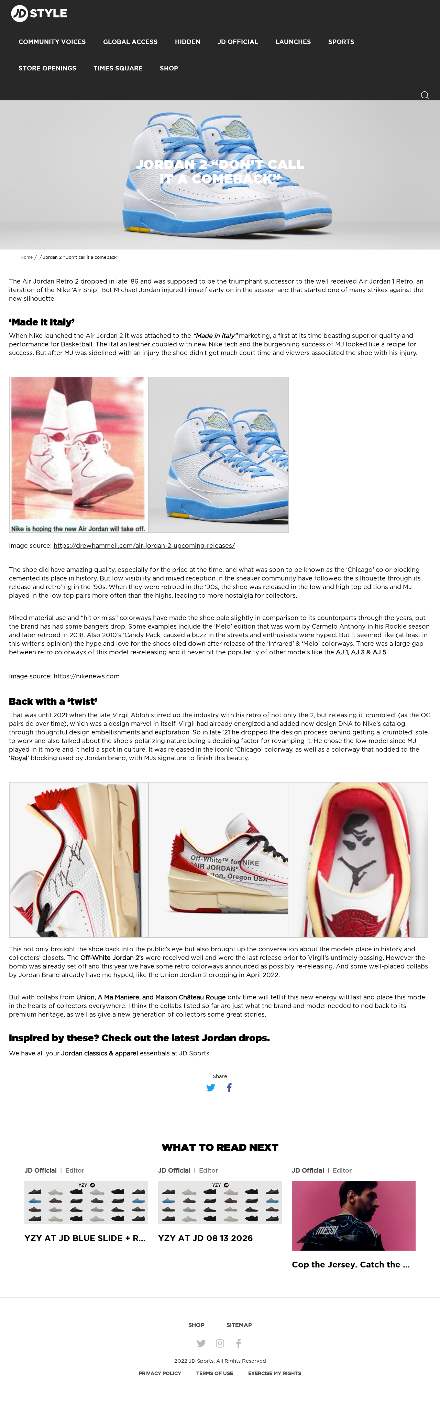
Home (27, 257)
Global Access (130, 41)
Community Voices (52, 41)
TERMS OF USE (214, 1373)
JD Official (238, 41)
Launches (293, 41)
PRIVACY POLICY (160, 1373)
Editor (74, 1170)
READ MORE (86, 1202)
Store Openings (47, 68)
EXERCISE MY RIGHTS (274, 1373)
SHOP (169, 68)
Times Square (118, 68)
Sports (341, 41)
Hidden (187, 41)
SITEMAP (239, 1325)
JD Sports (194, 1054)
